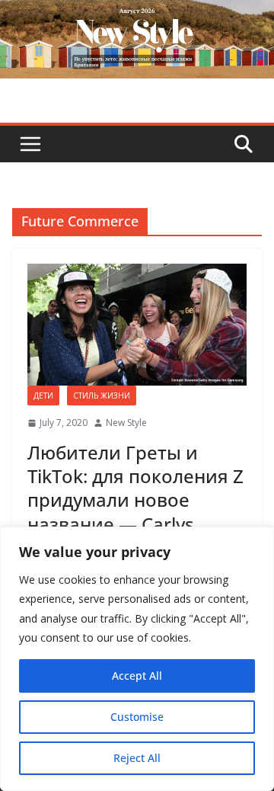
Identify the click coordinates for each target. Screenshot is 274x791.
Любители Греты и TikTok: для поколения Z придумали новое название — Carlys (135, 488)
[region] (137, 659)
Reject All (137, 758)
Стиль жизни (101, 395)
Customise (137, 716)
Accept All (137, 675)
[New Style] (137, 16)
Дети (43, 395)
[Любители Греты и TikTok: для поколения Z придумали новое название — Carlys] (137, 325)
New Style (126, 422)
